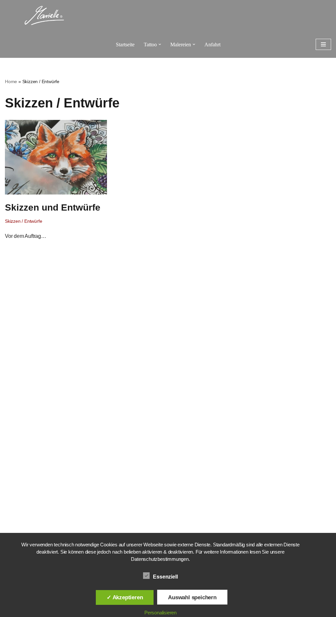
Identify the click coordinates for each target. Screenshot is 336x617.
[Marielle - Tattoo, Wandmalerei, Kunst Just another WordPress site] (44, 15)
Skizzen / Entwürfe (23, 221)
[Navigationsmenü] (323, 44)
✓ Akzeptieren (125, 597)
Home (11, 81)
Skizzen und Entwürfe (52, 207)
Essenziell (165, 577)
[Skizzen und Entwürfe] (56, 157)
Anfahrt (212, 44)
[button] (159, 44)
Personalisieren (160, 612)
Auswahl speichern (192, 597)
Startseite (125, 44)
